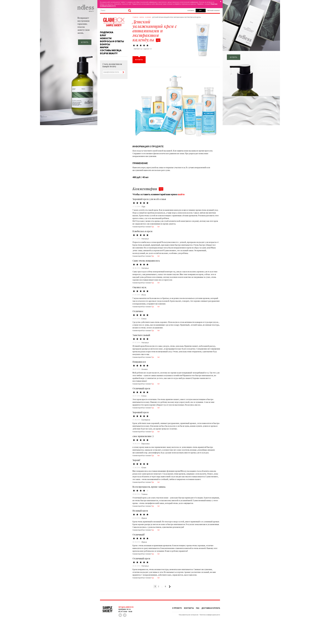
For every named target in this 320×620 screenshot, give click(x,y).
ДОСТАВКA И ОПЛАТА (211, 608)
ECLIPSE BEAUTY (109, 53)
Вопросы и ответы (112, 41)
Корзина (191, 10)
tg (124, 615)
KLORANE (148, 17)
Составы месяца (110, 50)
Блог (103, 35)
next (168, 586)
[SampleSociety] (114, 22)
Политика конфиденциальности (210, 615)
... (161, 586)
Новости (106, 38)
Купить (139, 60)
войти (181, 194)
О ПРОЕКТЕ (177, 608)
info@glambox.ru (126, 607)
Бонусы (105, 44)
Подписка (106, 32)
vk (120, 615)
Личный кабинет (213, 10)
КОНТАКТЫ (189, 608)
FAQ (197, 608)
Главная (135, 17)
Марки (104, 47)
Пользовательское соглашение (188, 615)
